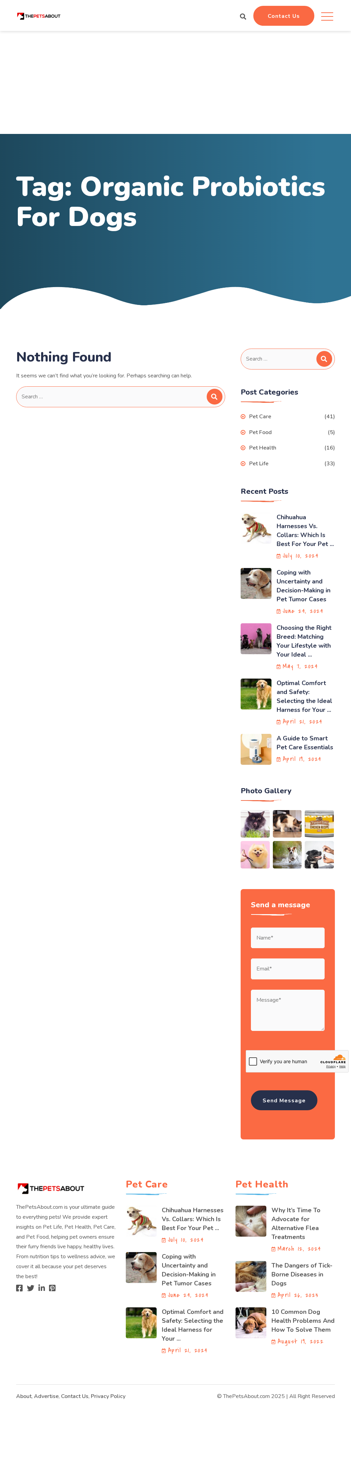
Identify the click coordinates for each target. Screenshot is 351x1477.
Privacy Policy (108, 1396)
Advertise (46, 1396)
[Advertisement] (175, 82)
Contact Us (284, 16)
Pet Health (262, 448)
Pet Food (260, 432)
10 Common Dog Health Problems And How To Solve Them (303, 1321)
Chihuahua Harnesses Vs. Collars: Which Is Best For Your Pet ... (192, 1219)
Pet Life (258, 463)
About (24, 1396)
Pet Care (260, 416)
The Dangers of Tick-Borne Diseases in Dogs (301, 1274)
